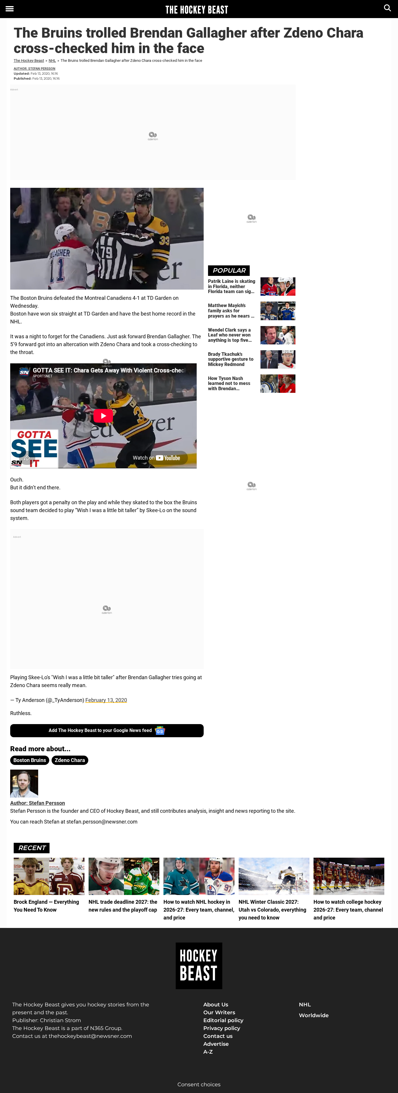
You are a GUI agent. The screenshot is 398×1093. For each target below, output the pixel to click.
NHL (52, 60)
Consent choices (199, 1084)
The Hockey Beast (29, 60)
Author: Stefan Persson (34, 69)
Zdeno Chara (70, 760)
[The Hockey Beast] (196, 9)
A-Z (208, 1052)
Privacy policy (221, 1028)
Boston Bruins (29, 760)
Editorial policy (223, 1020)
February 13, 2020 (106, 700)
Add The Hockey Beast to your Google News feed (100, 730)
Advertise (216, 1044)
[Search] (388, 9)
